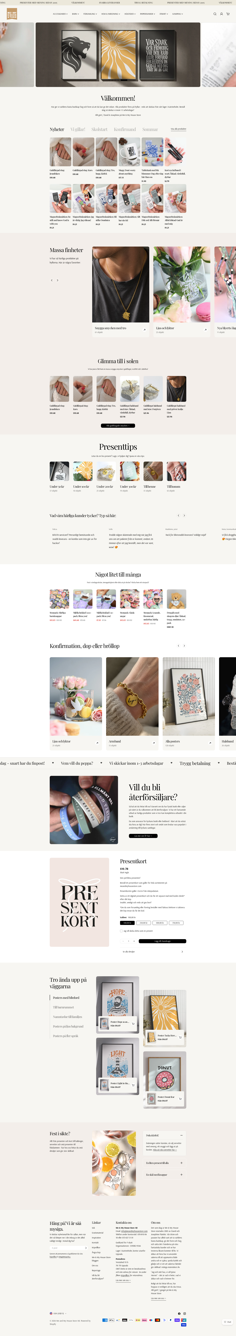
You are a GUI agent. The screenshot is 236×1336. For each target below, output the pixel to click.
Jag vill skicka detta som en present (138, 931)
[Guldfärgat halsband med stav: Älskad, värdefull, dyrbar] (129, 389)
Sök (93, 1228)
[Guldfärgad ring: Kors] (83, 151)
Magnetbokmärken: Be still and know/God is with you (60, 220)
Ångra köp (96, 1252)
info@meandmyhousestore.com (134, 1231)
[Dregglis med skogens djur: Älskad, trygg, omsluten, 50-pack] (176, 599)
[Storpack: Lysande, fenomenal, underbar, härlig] (153, 599)
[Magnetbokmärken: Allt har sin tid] (129, 198)
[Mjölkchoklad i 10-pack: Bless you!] (106, 599)
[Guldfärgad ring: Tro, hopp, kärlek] (106, 151)
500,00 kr (160, 923)
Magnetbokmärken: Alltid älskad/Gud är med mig (174, 220)
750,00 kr (176, 923)
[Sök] (215, 14)
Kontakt (95, 1242)
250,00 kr (144, 923)
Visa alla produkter (178, 129)
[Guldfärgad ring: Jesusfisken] (60, 151)
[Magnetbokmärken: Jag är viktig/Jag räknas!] (83, 198)
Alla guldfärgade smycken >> (118, 425)
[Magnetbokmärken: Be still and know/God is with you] (60, 198)
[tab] (57, 129)
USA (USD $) (59, 1313)
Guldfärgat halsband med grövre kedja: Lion (176, 409)
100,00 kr (127, 923)
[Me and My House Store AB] (114, 1163)
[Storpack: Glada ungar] (129, 599)
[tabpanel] (118, 183)
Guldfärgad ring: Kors (82, 170)
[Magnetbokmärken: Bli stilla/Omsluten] (106, 198)
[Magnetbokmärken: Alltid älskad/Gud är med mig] (175, 198)
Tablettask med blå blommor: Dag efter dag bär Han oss (152, 174)
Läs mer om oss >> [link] (123, 1280)
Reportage (96, 1270)
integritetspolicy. (65, 1256)
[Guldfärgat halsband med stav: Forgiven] (153, 389)
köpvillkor (53, 1256)
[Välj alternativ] (133, 1024)
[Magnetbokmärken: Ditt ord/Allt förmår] (152, 198)
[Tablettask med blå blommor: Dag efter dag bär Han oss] (152, 151)
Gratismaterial (97, 1232)
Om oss (95, 1265)
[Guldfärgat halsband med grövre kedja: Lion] (176, 389)
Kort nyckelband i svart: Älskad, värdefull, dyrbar (175, 174)
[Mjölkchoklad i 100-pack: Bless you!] (83, 599)
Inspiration (96, 1237)
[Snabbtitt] (69, 142)
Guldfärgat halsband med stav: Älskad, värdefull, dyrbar (129, 409)
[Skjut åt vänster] (52, 280)
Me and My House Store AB (68, 1320)
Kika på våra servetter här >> (165, 1149)
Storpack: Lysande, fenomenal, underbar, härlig (152, 616)
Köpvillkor (96, 1247)
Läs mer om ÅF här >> (143, 836)
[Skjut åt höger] (57, 280)
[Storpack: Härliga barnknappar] (59, 599)
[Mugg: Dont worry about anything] (129, 151)
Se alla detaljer (129, 951)
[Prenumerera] (86, 1248)
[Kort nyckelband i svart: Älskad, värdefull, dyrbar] (175, 151)
